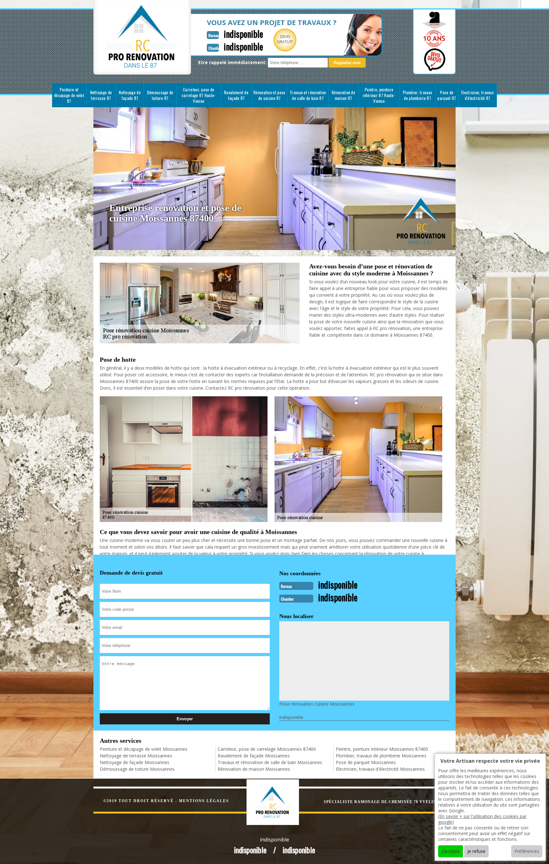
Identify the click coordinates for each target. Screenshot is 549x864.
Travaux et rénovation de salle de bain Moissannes (270, 762)
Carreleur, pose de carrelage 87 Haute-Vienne (199, 95)
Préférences (526, 851)
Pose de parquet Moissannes (366, 762)
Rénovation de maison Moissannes (254, 769)
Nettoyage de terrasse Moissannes (136, 756)
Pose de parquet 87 (446, 95)
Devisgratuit (285, 39)
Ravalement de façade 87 (236, 95)
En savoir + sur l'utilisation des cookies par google (482, 819)
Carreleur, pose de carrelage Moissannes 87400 (267, 749)
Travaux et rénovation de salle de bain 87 (308, 95)
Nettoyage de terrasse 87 (101, 95)
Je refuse (476, 851)
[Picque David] (279, 801)
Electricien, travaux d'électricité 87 (477, 95)
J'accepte (450, 851)
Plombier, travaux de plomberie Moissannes (381, 756)
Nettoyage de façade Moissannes (134, 762)
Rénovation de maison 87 (343, 95)
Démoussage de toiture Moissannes (137, 769)
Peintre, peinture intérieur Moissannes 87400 (382, 749)
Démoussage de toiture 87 (160, 95)
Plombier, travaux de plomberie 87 (417, 95)
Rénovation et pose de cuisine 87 (269, 95)
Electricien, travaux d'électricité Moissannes (380, 769)
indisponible (243, 33)
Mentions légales (204, 801)
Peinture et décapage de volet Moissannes (143, 749)
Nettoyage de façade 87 (130, 95)
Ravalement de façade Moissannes (254, 756)
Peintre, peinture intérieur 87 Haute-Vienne (379, 95)
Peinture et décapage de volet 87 (69, 95)
